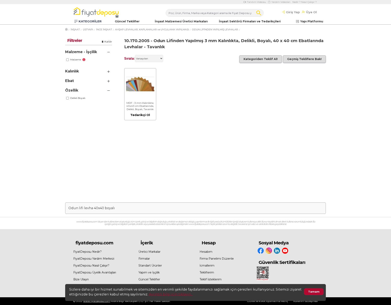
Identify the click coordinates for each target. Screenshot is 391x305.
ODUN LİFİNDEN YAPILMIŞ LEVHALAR (215, 29)
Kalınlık (72, 71)
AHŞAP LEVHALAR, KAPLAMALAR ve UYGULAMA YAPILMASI (152, 29)
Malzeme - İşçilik (81, 52)
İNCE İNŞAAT (104, 29)
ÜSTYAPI (88, 29)
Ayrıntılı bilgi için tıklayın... (171, 294)
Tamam (314, 291)
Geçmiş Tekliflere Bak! (304, 59)
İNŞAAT (75, 29)
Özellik (71, 90)
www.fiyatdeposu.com (96, 301)
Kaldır (108, 41)
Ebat (69, 81)
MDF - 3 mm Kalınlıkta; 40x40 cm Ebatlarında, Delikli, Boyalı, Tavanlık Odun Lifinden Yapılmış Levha (140, 106)
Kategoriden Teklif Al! (261, 59)
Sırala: (129, 58)
